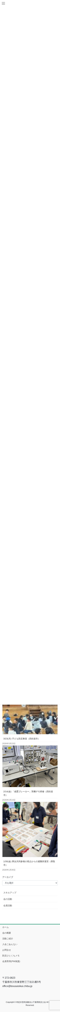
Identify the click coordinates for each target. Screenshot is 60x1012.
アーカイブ (7, 877)
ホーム (5, 927)
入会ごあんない (9, 944)
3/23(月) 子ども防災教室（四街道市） (21, 738)
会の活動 (7, 899)
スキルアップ (9, 892)
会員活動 (7, 905)
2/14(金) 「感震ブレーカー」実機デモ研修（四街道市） (28, 793)
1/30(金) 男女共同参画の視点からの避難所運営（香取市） (29, 863)
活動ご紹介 (7, 938)
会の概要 (6, 933)
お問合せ (6, 950)
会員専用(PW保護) (11, 961)
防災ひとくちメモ (11, 955)
